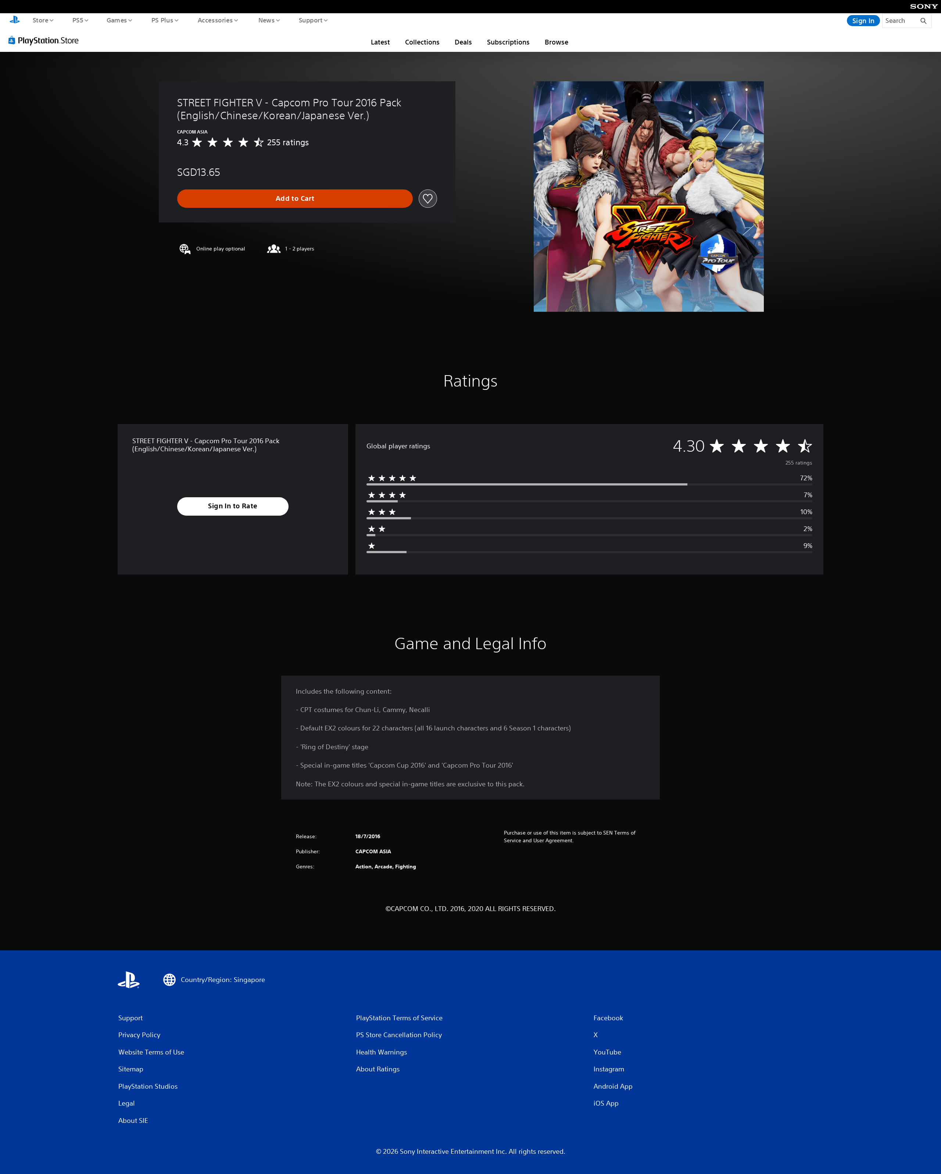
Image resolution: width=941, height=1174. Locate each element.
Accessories (215, 20)
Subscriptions (508, 42)
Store (40, 20)
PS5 (77, 20)
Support (310, 20)
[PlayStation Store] (46, 40)
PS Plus (162, 20)
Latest (380, 42)
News (266, 20)
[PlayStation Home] (14, 20)
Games (116, 20)
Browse (556, 42)
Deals (463, 42)
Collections (422, 42)
